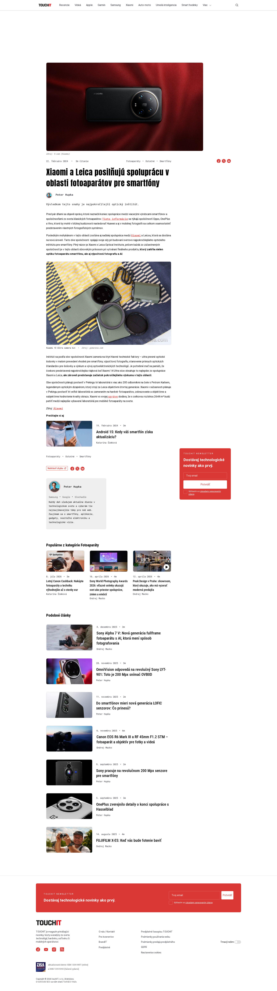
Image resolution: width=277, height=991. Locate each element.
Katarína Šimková (106, 443)
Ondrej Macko (97, 598)
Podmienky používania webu (155, 937)
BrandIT (103, 942)
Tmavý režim (227, 942)
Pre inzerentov (106, 937)
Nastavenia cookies (151, 952)
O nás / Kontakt (107, 931)
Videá (78, 5)
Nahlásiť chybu (55, 468)
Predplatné (104, 947)
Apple (89, 5)
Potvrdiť (205, 484)
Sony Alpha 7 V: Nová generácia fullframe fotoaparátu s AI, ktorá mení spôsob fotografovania (129, 638)
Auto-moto (144, 5)
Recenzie (64, 5)
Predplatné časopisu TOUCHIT (156, 931)
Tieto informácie (115, 218)
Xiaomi (129, 5)
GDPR (144, 947)
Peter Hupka (64, 194)
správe (113, 396)
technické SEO (44, 982)
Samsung (115, 5)
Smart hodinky (190, 5)
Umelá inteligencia (166, 5)
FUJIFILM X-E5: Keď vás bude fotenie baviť (128, 840)
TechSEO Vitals (70, 982)
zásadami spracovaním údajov (199, 903)
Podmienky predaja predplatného (158, 942)
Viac (205, 5)
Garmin (101, 5)
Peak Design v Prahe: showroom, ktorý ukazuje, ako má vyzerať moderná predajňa (152, 585)
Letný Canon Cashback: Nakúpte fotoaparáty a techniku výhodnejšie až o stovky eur (65, 585)
